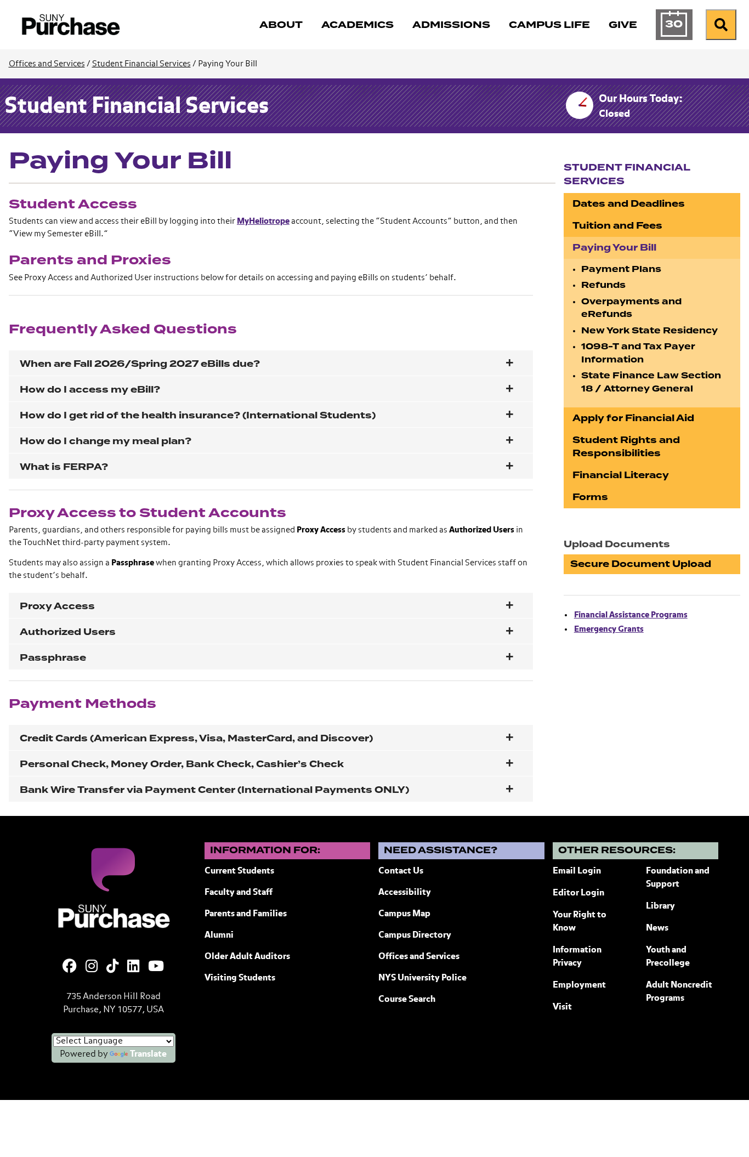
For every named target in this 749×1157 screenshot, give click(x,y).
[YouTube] (156, 967)
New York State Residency (649, 331)
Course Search (406, 999)
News (657, 928)
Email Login (577, 871)
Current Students (239, 871)
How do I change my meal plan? (105, 441)
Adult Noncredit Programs (679, 992)
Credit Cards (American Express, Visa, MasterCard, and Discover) (196, 738)
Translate (148, 1054)
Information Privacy (577, 957)
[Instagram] (91, 967)
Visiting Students (240, 978)
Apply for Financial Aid (633, 418)
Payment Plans (621, 269)
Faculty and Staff (239, 892)
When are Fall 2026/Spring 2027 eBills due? (140, 364)
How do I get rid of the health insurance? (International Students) (198, 415)
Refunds (603, 285)
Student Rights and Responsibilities (626, 446)
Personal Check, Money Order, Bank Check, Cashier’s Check (182, 764)
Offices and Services (47, 64)
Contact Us (400, 871)
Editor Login (578, 893)
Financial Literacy (620, 475)
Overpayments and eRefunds (631, 308)
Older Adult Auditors (247, 956)
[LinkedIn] (133, 967)
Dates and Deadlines (628, 204)
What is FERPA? (64, 467)
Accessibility (404, 892)
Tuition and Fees (617, 225)
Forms (590, 497)
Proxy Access (57, 606)
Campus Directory (414, 935)
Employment (579, 985)
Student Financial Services (141, 64)
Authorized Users (68, 632)
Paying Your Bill (614, 247)
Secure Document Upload (640, 564)
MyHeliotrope (263, 221)
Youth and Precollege (668, 957)
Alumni (219, 935)
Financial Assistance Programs (631, 615)
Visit (562, 1007)
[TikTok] (112, 967)
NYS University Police (422, 978)
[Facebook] (69, 967)
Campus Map (404, 914)
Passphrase (53, 658)
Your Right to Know (579, 922)
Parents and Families (246, 914)
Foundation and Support (678, 878)
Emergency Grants (609, 629)
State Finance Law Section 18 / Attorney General (651, 382)
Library (660, 906)
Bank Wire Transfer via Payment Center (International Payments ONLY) (214, 790)
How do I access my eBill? (90, 389)
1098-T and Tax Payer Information (638, 353)
